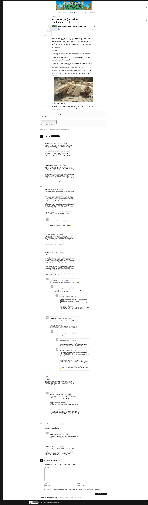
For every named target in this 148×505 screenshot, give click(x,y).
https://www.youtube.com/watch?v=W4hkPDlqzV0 (54, 244)
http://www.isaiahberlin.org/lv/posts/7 (61, 60)
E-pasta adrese (44, 116)
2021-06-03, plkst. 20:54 (56, 220)
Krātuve (81, 12)
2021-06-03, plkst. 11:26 (58, 280)
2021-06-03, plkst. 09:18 (53, 189)
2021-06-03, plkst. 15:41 (54, 423)
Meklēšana (146, 21)
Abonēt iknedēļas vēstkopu (48, 122)
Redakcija (54, 16)
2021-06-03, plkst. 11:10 (53, 252)
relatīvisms (63, 129)
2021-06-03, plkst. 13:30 (61, 394)
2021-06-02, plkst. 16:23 (57, 143)
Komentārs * (47, 467)
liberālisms (59, 129)
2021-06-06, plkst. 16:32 (59, 434)
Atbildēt (65, 143)
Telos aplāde (146, 5)
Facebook (146, 18)
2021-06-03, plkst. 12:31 (65, 377)
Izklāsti (59, 12)
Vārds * (46, 483)
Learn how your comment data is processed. (70, 497)
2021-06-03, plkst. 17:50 (71, 350)
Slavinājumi (65, 12)
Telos (74, 108)
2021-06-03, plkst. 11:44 (63, 288)
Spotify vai (54, 109)
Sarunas (76, 12)
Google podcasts (61, 109)
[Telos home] (33, 502)
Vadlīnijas (92, 12)
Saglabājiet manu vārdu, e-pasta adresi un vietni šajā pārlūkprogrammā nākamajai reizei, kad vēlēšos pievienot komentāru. (73, 489)
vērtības (67, 129)
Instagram (146, 14)
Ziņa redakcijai (146, 8)
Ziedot (54, 12)
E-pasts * (79, 483)
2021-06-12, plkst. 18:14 (53, 446)
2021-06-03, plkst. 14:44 (72, 340)
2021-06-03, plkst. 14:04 (66, 333)
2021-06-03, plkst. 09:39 (53, 234)
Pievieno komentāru (55, 136)
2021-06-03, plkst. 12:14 (71, 296)
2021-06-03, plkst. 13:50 (62, 318)
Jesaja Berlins (54, 129)
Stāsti (71, 12)
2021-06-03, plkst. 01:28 (56, 165)
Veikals (87, 12)
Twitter (146, 11)
